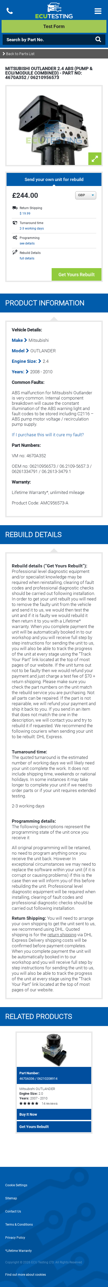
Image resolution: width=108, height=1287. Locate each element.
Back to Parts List (20, 54)
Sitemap (11, 1198)
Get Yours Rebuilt (76, 274)
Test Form (54, 26)
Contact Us (13, 1211)
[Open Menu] (98, 11)
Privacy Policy (15, 1238)
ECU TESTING (54, 15)
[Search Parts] (98, 39)
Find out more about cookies (25, 1275)
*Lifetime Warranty (18, 1251)
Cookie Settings (16, 1185)
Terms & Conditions (19, 1224)
